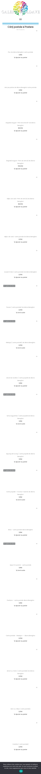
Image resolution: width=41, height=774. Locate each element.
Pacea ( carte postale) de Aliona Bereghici (20, 307)
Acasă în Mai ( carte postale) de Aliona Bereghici (20, 272)
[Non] (39, 768)
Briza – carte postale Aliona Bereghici (20, 530)
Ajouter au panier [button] (21, 57)
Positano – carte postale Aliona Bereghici (20, 600)
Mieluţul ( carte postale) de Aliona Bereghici (20, 342)
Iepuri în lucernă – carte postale (20, 565)
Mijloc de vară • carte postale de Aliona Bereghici (20, 237)
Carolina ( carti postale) (20, 744)
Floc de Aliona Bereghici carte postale (20, 52)
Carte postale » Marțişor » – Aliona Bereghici (20, 636)
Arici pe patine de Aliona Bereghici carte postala (20, 87)
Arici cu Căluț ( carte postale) (20, 709)
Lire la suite (21, 313)
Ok (21, 771)
